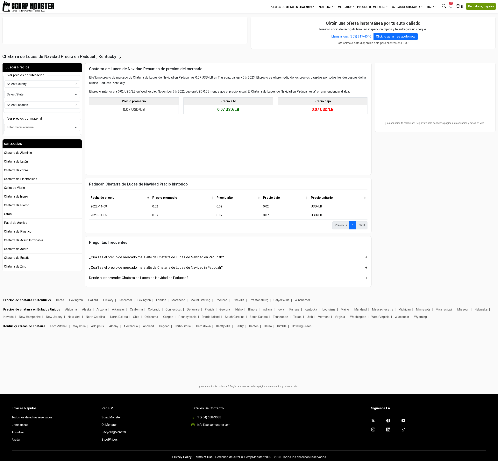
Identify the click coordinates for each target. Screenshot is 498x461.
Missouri (463, 309)
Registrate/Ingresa (481, 6)
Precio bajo (271, 197)
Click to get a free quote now (395, 36)
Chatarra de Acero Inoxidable (23, 240)
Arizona (101, 309)
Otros (8, 214)
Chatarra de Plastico (18, 231)
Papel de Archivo (15, 223)
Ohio (136, 317)
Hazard (93, 300)
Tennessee (280, 317)
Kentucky (311, 309)
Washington (358, 317)
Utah (310, 317)
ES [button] (462, 6)
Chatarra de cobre (16, 170)
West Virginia (380, 317)
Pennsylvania (187, 317)
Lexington (144, 300)
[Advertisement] (124, 30)
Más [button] (430, 7)
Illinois (252, 309)
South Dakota (259, 317)
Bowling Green (301, 326)
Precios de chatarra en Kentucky (27, 300)
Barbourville (183, 326)
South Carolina (234, 317)
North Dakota (119, 317)
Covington (76, 300)
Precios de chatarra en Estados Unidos (31, 309)
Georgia (224, 309)
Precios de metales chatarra (291, 7)
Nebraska (480, 309)
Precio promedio (164, 197)
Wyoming (420, 317)
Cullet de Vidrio (14, 188)
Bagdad (164, 326)
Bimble (282, 326)
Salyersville (281, 300)
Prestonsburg (259, 300)
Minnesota (423, 309)
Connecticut (173, 309)
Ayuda (16, 439)
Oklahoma (151, 317)
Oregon (168, 317)
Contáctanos (20, 425)
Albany (113, 326)
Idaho (239, 309)
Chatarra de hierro (16, 196)
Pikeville (238, 300)
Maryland (360, 309)
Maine (345, 309)
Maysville (79, 326)
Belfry (240, 326)
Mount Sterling (200, 300)
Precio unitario (322, 197)
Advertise (18, 432)
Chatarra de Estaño (17, 258)
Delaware (193, 309)
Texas (297, 317)
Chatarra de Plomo (16, 205)
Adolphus (97, 326)
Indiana (267, 309)
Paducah (221, 300)
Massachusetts (382, 309)
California (136, 309)
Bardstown (203, 326)
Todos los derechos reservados (32, 417)
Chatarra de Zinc (15, 266)
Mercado (344, 7)
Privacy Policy (182, 457)
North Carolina (95, 317)
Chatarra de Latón (16, 161)
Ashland (148, 326)
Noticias (325, 7)
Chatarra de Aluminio (18, 153)
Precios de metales (371, 7)
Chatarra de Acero (16, 249)
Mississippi (444, 309)
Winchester (302, 300)
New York (74, 317)
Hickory (108, 300)
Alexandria (131, 326)
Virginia (340, 317)
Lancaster (125, 300)
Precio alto (225, 197)
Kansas (294, 309)
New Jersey (54, 317)
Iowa (280, 309)
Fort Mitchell (58, 326)
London (161, 300)
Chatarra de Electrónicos (20, 179)
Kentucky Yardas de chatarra (24, 326)
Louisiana (328, 309)
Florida (209, 309)
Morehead (178, 300)
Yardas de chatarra (406, 7)
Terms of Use (203, 457)
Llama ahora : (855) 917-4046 (351, 36)
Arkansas (118, 309)
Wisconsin (402, 317)
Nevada (8, 317)
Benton (254, 326)
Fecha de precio (102, 197)
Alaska (86, 309)
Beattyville (223, 326)
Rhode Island (211, 317)
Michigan (404, 309)
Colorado (154, 309)
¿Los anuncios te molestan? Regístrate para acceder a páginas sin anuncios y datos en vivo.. (435, 123)
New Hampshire (30, 317)
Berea (60, 300)
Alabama (71, 309)
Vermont (324, 317)
